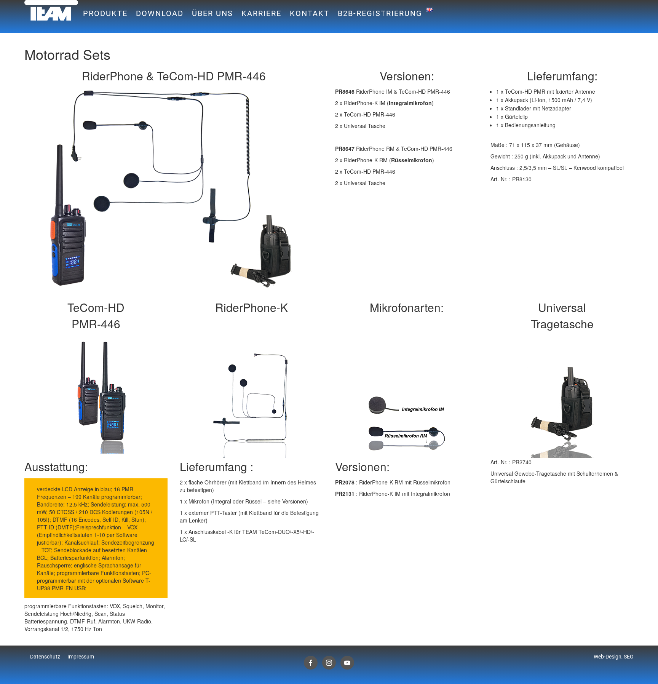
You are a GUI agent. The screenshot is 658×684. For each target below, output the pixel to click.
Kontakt (309, 13)
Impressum (80, 657)
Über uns (212, 13)
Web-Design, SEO (614, 657)
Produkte (105, 13)
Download (160, 13)
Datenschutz (45, 657)
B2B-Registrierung (380, 13)
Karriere (261, 13)
